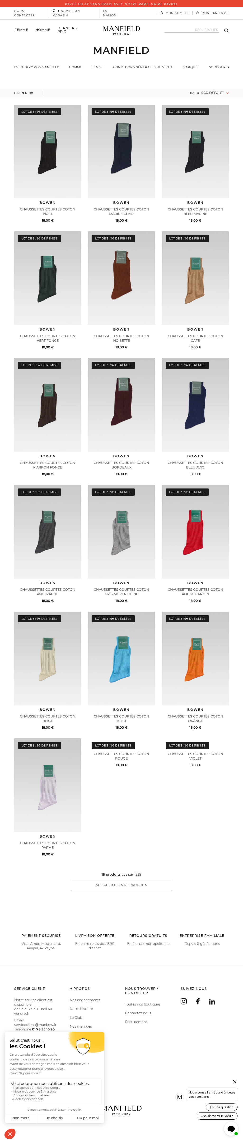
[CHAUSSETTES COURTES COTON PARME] (47, 785)
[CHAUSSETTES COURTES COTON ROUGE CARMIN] (195, 532)
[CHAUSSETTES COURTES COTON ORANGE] (195, 658)
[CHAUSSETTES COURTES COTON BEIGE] (47, 658)
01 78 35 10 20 (43, 1029)
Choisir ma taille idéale (217, 1116)
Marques (191, 67)
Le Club (76, 1017)
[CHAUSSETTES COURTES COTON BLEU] (121, 658)
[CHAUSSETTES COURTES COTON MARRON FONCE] (47, 405)
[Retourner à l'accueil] (121, 30)
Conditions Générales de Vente (143, 67)
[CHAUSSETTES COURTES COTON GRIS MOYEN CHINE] (121, 532)
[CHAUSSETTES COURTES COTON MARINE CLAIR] (121, 151)
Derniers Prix (67, 30)
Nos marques (81, 1026)
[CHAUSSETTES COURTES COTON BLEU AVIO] (195, 405)
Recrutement (136, 1022)
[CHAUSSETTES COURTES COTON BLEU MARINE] (195, 151)
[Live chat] (231, 1129)
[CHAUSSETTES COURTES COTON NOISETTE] (121, 278)
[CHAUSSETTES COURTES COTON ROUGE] (121, 740)
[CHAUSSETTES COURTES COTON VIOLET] (195, 740)
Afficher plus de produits (121, 885)
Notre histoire (81, 1009)
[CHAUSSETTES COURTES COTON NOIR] (47, 151)
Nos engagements (85, 1000)
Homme (42, 30)
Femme (21, 30)
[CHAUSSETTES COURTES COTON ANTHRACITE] (47, 532)
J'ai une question (222, 1107)
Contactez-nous (138, 1013)
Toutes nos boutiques (142, 1004)
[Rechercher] (224, 30)
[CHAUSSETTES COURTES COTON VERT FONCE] (47, 278)
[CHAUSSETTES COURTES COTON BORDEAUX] (121, 405)
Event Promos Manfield (37, 67)
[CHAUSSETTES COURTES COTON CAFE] (195, 278)
